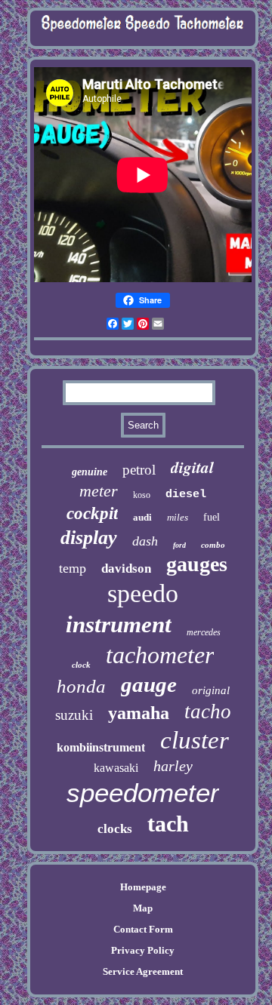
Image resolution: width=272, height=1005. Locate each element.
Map (143, 908)
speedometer (142, 792)
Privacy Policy (143, 950)
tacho (207, 711)
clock (81, 664)
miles (177, 517)
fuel (211, 517)
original (211, 690)
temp (72, 568)
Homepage (143, 887)
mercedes (204, 632)
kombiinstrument (101, 747)
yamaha (138, 713)
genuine (89, 472)
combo (213, 544)
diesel (185, 494)
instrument (119, 624)
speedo (142, 593)
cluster (194, 740)
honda (81, 686)
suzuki (74, 715)
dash (145, 541)
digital (192, 467)
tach (168, 823)
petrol (139, 470)
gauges (196, 564)
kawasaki (116, 767)
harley (173, 766)
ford (179, 545)
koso (141, 495)
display (88, 538)
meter (98, 490)
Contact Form (143, 929)
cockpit (92, 513)
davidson (126, 568)
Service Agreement (143, 971)
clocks (114, 829)
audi (142, 517)
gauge (149, 684)
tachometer (160, 654)
